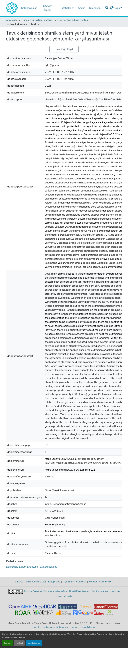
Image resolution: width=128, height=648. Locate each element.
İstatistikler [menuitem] (67, 8)
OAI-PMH (105, 581)
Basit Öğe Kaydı (64, 49)
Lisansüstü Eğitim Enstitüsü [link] (37, 20)
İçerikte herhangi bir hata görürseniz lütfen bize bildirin (64, 627)
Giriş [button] (117, 8)
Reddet (19, 642)
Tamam (7, 642)
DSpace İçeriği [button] (47, 8)
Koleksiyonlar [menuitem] (29, 8)
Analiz (81, 8)
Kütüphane (54, 581)
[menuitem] (49, 8)
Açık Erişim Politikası (74, 581)
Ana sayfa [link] (12, 20)
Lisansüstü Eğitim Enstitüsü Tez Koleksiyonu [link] (74, 20)
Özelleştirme (34, 642)
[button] (12, 8)
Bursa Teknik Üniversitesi (31, 581)
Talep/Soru (95, 8)
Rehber (93, 581)
